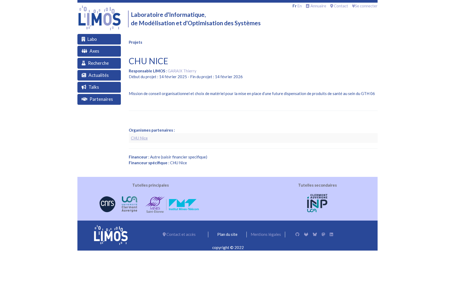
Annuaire (318, 5)
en (299, 5)
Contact (340, 5)
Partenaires (101, 99)
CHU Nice (139, 138)
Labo (92, 39)
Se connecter (366, 5)
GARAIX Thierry (182, 70)
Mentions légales (266, 234)
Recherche (98, 63)
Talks (93, 87)
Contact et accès (181, 234)
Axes (94, 51)
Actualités (98, 75)
